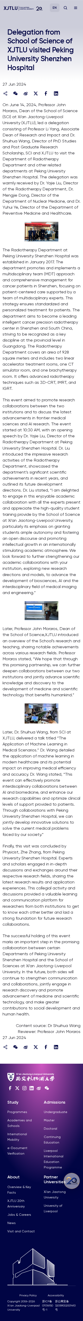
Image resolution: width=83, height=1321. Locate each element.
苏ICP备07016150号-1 (47, 1305)
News (11, 1223)
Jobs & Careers (19, 1214)
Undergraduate (55, 1112)
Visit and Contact (21, 1231)
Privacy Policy (28, 1295)
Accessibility (56, 1295)
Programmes (17, 1112)
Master (49, 1120)
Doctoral (50, 1128)
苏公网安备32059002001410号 (65, 1305)
